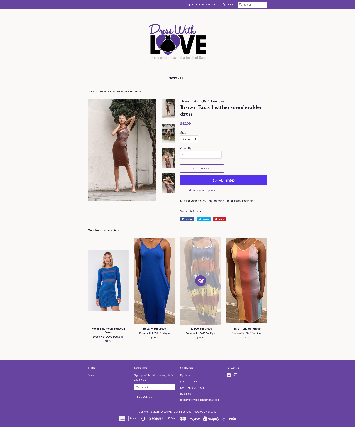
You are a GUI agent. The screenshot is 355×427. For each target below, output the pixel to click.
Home (91, 91)
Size (183, 132)
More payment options (202, 190)
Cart (230, 4)
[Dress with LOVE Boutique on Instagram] (235, 376)
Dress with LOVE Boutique (176, 411)
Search (92, 375)
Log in (189, 4)
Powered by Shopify (204, 411)
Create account (208, 4)
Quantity (185, 148)
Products (176, 77)
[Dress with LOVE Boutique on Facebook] (228, 376)
